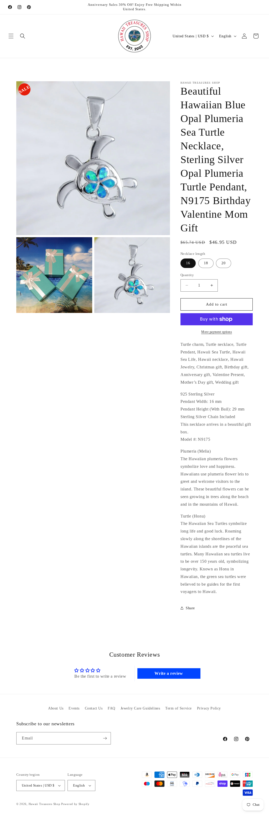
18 (206, 263)
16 (188, 263)
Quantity (187, 275)
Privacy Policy (209, 708)
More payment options (216, 332)
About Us (56, 708)
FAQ (111, 708)
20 (223, 263)
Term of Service (178, 708)
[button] (11, 36)
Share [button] (190, 608)
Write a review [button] (168, 673)
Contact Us (94, 708)
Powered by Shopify (75, 803)
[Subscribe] (105, 738)
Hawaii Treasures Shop (44, 803)
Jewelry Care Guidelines (140, 708)
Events (74, 708)
